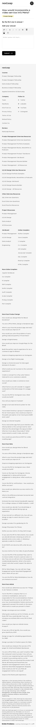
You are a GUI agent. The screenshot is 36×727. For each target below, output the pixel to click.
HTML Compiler (23, 264)
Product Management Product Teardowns (16, 153)
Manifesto (5, 104)
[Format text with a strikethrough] (23, 29)
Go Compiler (6, 277)
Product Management (9, 213)
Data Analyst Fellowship (10, 84)
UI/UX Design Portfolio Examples (13, 173)
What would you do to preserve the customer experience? (17, 370)
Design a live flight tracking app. (13, 359)
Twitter (22, 100)
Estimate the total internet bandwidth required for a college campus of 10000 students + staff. (18, 502)
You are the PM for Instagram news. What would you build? (16, 396)
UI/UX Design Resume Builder (12, 185)
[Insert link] (19, 29)
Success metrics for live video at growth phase (18, 551)
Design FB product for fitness (12, 527)
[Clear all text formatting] (27, 29)
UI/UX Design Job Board (10, 181)
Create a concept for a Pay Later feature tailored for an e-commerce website (16, 376)
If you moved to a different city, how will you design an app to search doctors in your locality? (17, 517)
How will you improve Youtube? (12, 401)
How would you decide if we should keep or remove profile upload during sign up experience (16, 509)
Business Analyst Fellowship (11, 88)
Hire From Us (6, 108)
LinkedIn (23, 104)
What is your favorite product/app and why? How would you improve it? (17, 328)
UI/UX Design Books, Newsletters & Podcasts (17, 177)
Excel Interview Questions (11, 201)
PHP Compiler (6, 284)
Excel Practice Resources (10, 205)
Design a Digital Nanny (9, 339)
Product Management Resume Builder (14, 161)
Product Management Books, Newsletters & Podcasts (16, 149)
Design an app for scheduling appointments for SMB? (17, 637)
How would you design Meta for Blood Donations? (15, 319)
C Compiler (21, 241)
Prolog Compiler (7, 300)
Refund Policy (6, 119)
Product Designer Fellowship (11, 80)
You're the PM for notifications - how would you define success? (18, 484)
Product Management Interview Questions (16, 140)
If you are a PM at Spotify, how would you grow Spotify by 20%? (16, 631)
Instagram (24, 111)
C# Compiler (22, 249)
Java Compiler (23, 237)
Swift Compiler (7, 292)
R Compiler (5, 280)
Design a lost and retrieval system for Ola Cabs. (16, 406)
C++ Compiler (22, 245)
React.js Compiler (24, 260)
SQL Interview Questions (10, 197)
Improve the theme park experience (14, 675)
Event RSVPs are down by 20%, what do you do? (16, 546)
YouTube (23, 108)
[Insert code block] (16, 29)
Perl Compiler (6, 304)
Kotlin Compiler (7, 288)
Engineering (6, 245)
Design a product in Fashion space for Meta (17, 642)
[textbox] (18, 41)
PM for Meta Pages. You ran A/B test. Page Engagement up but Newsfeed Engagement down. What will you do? (16, 571)
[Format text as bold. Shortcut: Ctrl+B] (9, 29)
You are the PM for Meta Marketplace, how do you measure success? (17, 578)
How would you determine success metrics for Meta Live (17, 490)
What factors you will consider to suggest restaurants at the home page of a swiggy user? (16, 389)
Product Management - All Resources (14, 165)
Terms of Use (6, 115)
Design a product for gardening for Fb (15, 523)
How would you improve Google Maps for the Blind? (17, 344)
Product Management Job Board (13, 157)
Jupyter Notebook (8, 273)
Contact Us (6, 123)
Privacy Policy (7, 111)
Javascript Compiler (25, 253)
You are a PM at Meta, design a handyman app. (18, 324)
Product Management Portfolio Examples (16, 144)
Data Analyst (6, 221)
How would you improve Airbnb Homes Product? (15, 625)
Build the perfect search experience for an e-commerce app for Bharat (17, 350)
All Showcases (7, 225)
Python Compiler (23, 233)
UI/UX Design (6, 217)
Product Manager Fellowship (11, 76)
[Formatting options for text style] (5, 29)
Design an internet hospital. (11, 421)
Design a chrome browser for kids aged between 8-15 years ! (15, 364)
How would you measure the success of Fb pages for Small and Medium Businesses (16, 647)
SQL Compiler (22, 257)
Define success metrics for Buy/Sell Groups (16, 531)
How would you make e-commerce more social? (15, 382)
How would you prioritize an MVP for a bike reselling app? (16, 438)
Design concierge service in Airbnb (14, 610)
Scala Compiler (7, 296)
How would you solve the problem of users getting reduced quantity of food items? (16, 334)
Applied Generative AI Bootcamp (13, 91)
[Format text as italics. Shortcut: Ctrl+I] (13, 29)
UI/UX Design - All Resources (12, 189)
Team (4, 100)
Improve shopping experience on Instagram (17, 355)
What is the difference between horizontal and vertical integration (17, 496)
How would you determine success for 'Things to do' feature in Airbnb (17, 589)
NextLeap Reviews (8, 131)
